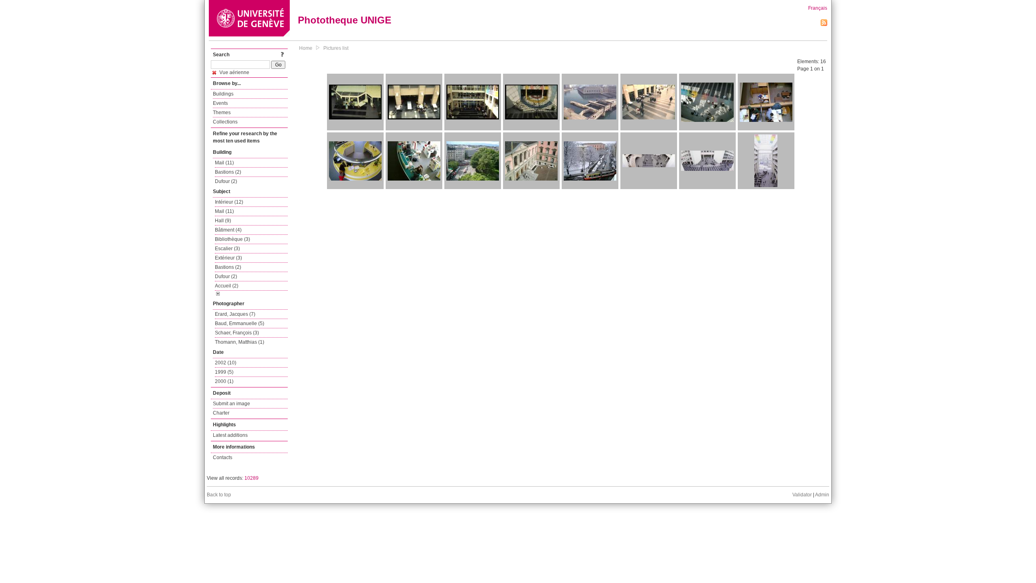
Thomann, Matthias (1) (239, 342)
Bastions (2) (228, 172)
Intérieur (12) (229, 202)
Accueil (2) (226, 286)
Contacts (222, 457)
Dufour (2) (226, 181)
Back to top (219, 495)
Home (305, 48)
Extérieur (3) (228, 258)
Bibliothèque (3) (232, 239)
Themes (222, 112)
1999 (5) (224, 372)
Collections (225, 122)
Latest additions (230, 435)
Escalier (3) (227, 248)
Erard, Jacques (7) (235, 314)
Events (220, 103)
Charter (221, 413)
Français (817, 8)
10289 (251, 478)
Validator (802, 495)
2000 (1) (224, 381)
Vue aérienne (233, 72)
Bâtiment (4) (228, 230)
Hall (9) (223, 220)
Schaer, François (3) (237, 333)
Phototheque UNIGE (344, 20)
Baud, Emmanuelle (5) (239, 323)
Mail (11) (224, 163)
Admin (822, 495)
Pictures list (335, 48)
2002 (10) (225, 363)
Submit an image (231, 403)
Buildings (223, 94)
